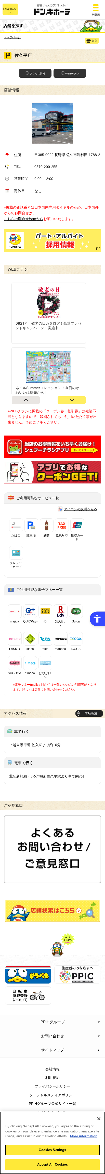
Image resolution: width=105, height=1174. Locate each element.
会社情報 (52, 1069)
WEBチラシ (72, 73)
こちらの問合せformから (23, 219)
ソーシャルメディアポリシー (52, 1095)
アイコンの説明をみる (80, 509)
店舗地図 (91, 714)
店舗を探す (52, 911)
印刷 (94, 40)
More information (83, 1136)
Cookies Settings (52, 1150)
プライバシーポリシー (52, 1086)
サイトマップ (52, 1050)
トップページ (12, 37)
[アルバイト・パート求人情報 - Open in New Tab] (52, 240)
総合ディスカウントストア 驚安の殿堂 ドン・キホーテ (52, 10)
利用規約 (52, 1078)
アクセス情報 (37, 73)
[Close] (98, 1118)
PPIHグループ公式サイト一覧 (52, 1104)
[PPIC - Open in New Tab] (77, 981)
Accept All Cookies (52, 1164)
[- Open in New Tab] (52, 455)
